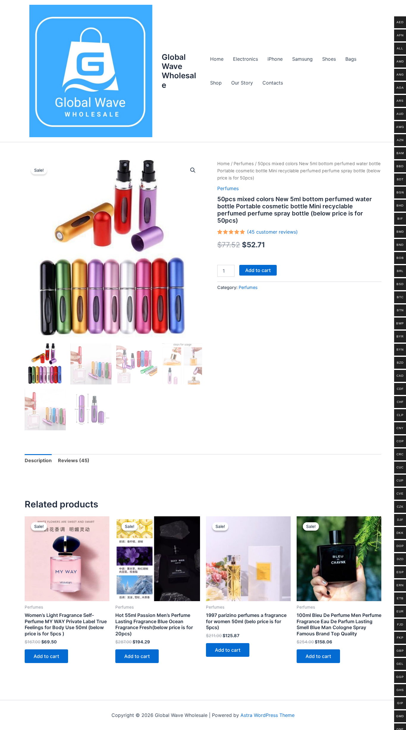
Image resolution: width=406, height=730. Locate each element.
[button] (193, 170)
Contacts (272, 83)
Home (217, 59)
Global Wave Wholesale (179, 71)
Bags (350, 59)
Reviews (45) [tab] (73, 460)
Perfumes (244, 163)
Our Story (242, 83)
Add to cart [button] (46, 656)
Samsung (302, 59)
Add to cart (258, 270)
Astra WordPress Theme (267, 715)
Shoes (329, 59)
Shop (216, 83)
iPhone (275, 59)
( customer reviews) (272, 232)
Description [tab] (38, 460)
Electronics (245, 59)
